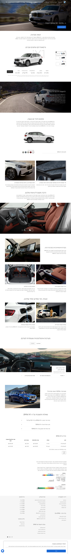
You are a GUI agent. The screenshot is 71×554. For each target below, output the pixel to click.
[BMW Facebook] (12, 537)
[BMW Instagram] (10, 537)
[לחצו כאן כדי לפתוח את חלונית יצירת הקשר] (2, 550)
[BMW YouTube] (7, 537)
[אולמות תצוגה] (6, 2)
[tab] (38, 343)
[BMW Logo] (64, 2)
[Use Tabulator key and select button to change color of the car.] (33, 152)
